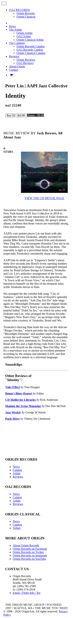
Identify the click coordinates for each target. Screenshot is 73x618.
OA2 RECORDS (19, 10)
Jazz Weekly (13, 412)
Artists (16, 473)
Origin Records (25, 13)
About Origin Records (26, 545)
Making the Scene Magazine (23, 406)
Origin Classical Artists (30, 39)
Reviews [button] (14, 56)
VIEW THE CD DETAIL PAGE (44, 198)
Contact (13, 69)
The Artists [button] (15, 29)
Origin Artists (24, 33)
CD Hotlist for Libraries (20, 399)
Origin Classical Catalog (30, 53)
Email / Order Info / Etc (27, 592)
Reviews (18, 476)
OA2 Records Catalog (29, 49)
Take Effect (12, 387)
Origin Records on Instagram (30, 555)
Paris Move (12, 418)
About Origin (17, 66)
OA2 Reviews (25, 63)
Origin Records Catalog (30, 46)
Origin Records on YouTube (29, 558)
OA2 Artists (23, 36)
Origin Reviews (25, 59)
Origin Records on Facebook (30, 548)
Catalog (17, 470)
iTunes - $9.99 (35, 115)
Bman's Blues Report (18, 393)
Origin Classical (25, 16)
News (12, 26)
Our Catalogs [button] (17, 43)
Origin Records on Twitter (28, 552)
